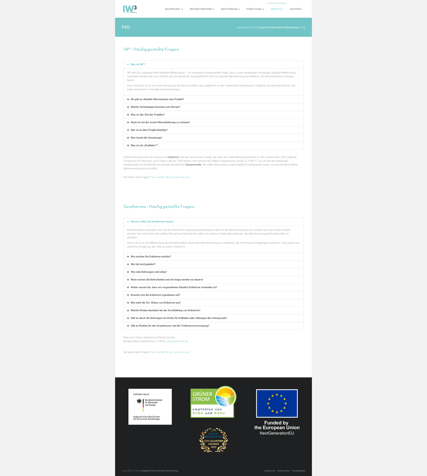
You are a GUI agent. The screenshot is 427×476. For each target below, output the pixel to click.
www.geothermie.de (177, 341)
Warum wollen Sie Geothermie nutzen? (152, 221)
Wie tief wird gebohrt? (143, 264)
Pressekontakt (298, 470)
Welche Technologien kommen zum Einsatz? (155, 106)
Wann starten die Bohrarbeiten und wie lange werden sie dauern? (167, 279)
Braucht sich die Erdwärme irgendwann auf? (155, 294)
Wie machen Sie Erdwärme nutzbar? (151, 256)
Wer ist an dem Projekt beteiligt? (149, 130)
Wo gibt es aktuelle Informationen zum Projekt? (157, 99)
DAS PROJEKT (173, 9)
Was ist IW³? (138, 64)
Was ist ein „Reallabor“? (144, 145)
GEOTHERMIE (229, 9)
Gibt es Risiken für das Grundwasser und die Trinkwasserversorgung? (170, 325)
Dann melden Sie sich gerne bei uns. (170, 177)
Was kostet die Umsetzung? (146, 137)
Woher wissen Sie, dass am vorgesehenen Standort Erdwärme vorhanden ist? (174, 287)
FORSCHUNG (254, 9)
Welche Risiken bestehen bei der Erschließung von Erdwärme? (165, 310)
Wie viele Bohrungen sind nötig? (149, 271)
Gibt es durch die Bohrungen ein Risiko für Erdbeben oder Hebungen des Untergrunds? (179, 318)
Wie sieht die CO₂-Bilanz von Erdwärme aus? (156, 302)
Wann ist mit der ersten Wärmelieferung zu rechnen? (160, 122)
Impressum (269, 470)
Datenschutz (284, 470)
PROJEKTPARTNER (201, 9)
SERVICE (276, 9)
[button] (213, 64)
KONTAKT (296, 9)
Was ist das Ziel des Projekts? (148, 114)
